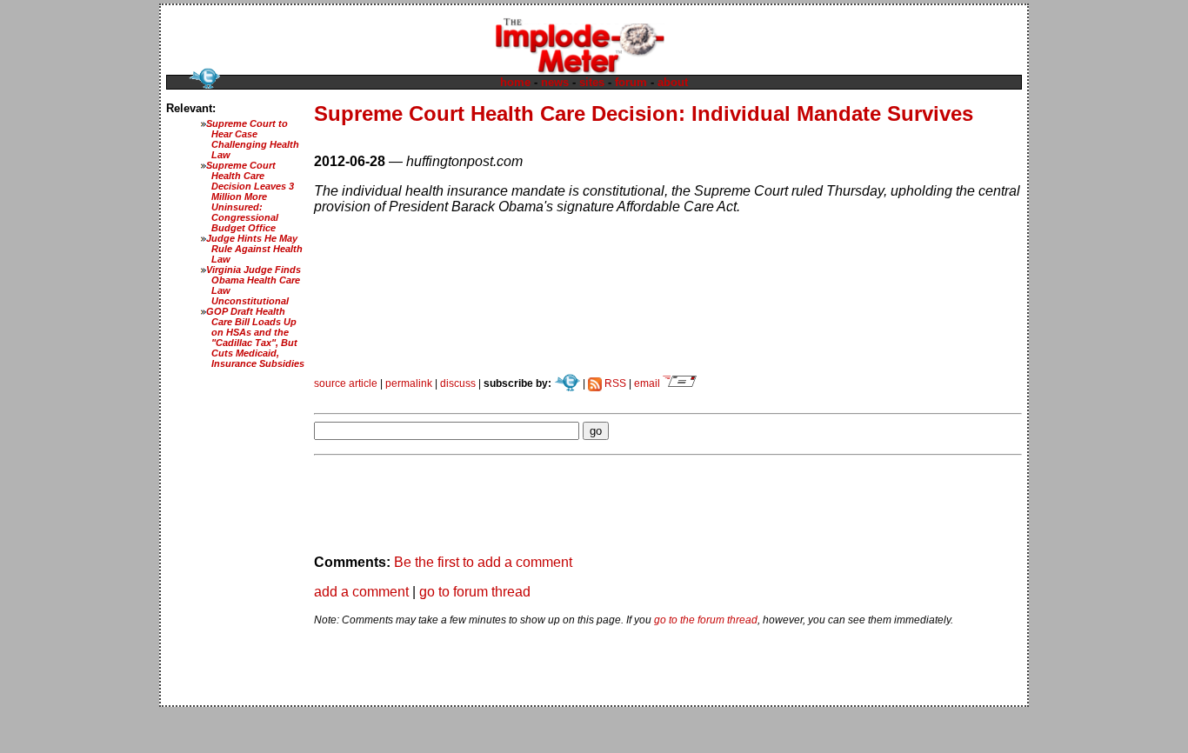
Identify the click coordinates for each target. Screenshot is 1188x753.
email (648, 383)
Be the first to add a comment (483, 562)
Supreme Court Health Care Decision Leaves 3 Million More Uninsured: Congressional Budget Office (250, 196)
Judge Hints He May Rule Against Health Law (254, 248)
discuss (458, 383)
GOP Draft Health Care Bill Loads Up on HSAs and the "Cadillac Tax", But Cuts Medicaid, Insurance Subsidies (255, 337)
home (515, 82)
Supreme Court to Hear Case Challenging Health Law (252, 139)
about (672, 82)
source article (345, 383)
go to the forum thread (706, 620)
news (555, 82)
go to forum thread (475, 591)
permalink (408, 383)
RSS (614, 383)
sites (591, 82)
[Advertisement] (517, 396)
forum (631, 82)
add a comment (361, 591)
